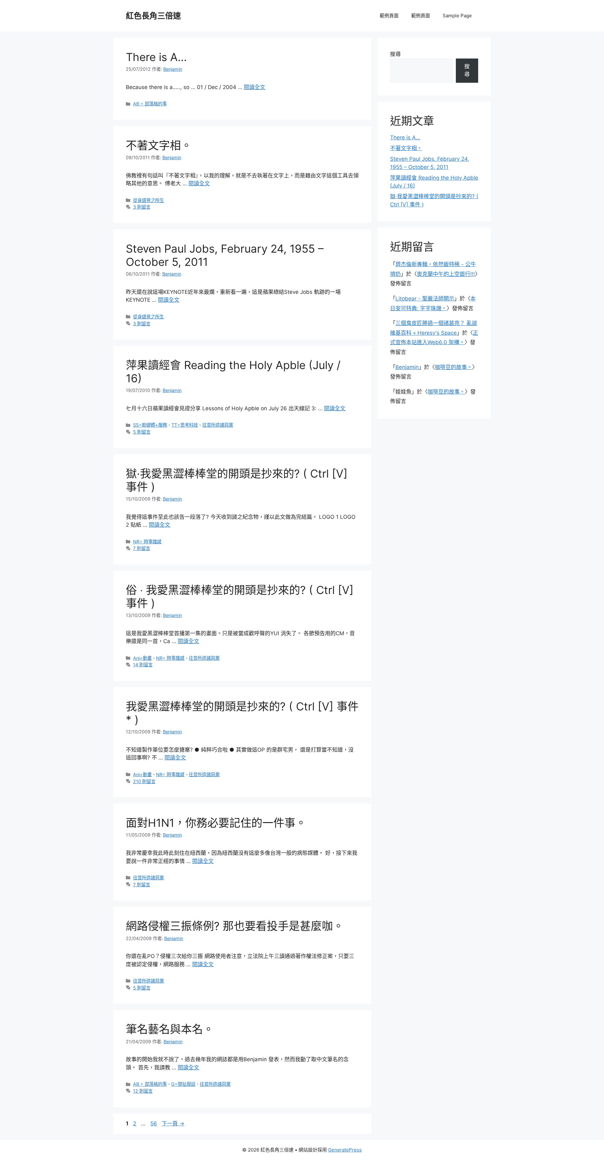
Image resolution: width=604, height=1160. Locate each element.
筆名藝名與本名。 (170, 1029)
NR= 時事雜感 (147, 541)
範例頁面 (389, 16)
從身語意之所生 (148, 200)
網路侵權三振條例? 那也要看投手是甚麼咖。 (235, 926)
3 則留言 (141, 207)
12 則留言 (143, 1091)
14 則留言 (143, 664)
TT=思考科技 (184, 425)
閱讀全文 (254, 87)
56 (153, 1123)
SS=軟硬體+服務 (150, 425)
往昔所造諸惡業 (217, 425)
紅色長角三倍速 (153, 15)
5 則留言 (141, 431)
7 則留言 (141, 548)
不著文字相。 (159, 145)
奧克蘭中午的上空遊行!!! (446, 274)
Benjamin (407, 367)
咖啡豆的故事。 (453, 367)
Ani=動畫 (142, 658)
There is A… (156, 57)
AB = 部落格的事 (150, 103)
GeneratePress (345, 1150)
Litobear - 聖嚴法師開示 (424, 298)
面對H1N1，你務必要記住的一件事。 (216, 822)
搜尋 (395, 54)
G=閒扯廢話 (183, 1084)
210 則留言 (144, 781)
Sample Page (457, 16)
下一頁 (173, 1123)
